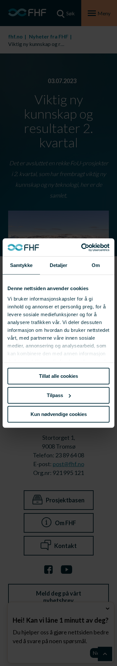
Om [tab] (96, 265)
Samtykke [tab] (21, 265)
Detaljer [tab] (59, 265)
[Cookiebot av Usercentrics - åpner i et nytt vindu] (83, 247)
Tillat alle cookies (58, 376)
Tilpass (55, 395)
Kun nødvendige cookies (59, 414)
